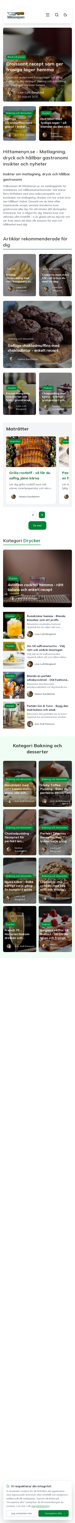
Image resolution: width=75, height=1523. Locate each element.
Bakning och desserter (19, 113)
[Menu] (48, 15)
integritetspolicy (40, 1506)
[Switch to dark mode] (65, 14)
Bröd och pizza (16, 56)
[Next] (42, 515)
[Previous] (33, 515)
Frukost (11, 268)
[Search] (57, 15)
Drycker (46, 113)
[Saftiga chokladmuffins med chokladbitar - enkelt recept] (37, 334)
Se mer (37, 525)
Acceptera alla (53, 1513)
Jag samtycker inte (21, 1513)
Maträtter (15, 441)
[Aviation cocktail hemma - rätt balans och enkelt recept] (37, 578)
